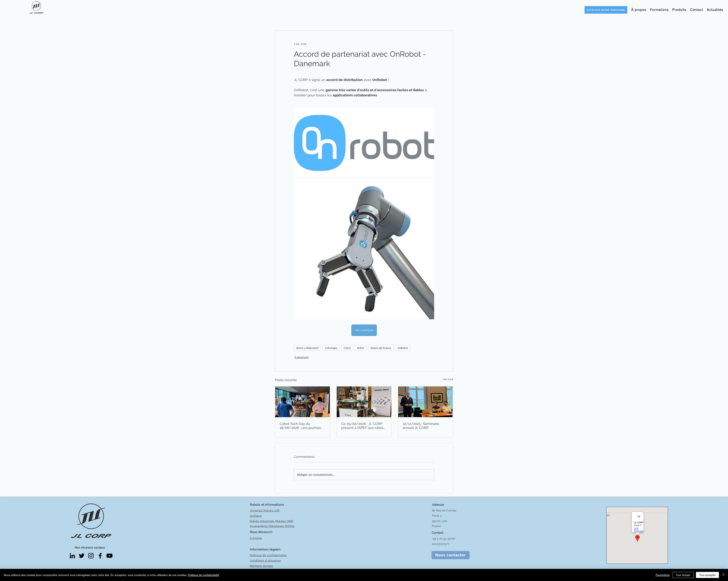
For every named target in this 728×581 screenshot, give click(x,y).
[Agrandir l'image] (364, 143)
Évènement (302, 357)
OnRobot (403, 348)
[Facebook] (100, 555)
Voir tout (448, 379)
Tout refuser (683, 575)
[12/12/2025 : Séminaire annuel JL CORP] (425, 401)
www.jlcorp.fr (441, 543)
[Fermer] (723, 575)
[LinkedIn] (72, 555)
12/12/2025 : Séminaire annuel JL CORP (421, 426)
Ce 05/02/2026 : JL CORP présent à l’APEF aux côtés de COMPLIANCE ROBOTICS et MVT (364, 426)
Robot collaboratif (307, 348)
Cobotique (331, 348)
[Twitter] (81, 555)
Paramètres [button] (663, 575)
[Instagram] (91, 555)
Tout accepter (707, 575)
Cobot (347, 348)
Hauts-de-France (381, 348)
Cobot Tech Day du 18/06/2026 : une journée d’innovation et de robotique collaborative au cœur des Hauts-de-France (302, 426)
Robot (360, 348)
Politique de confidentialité (203, 575)
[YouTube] (109, 555)
